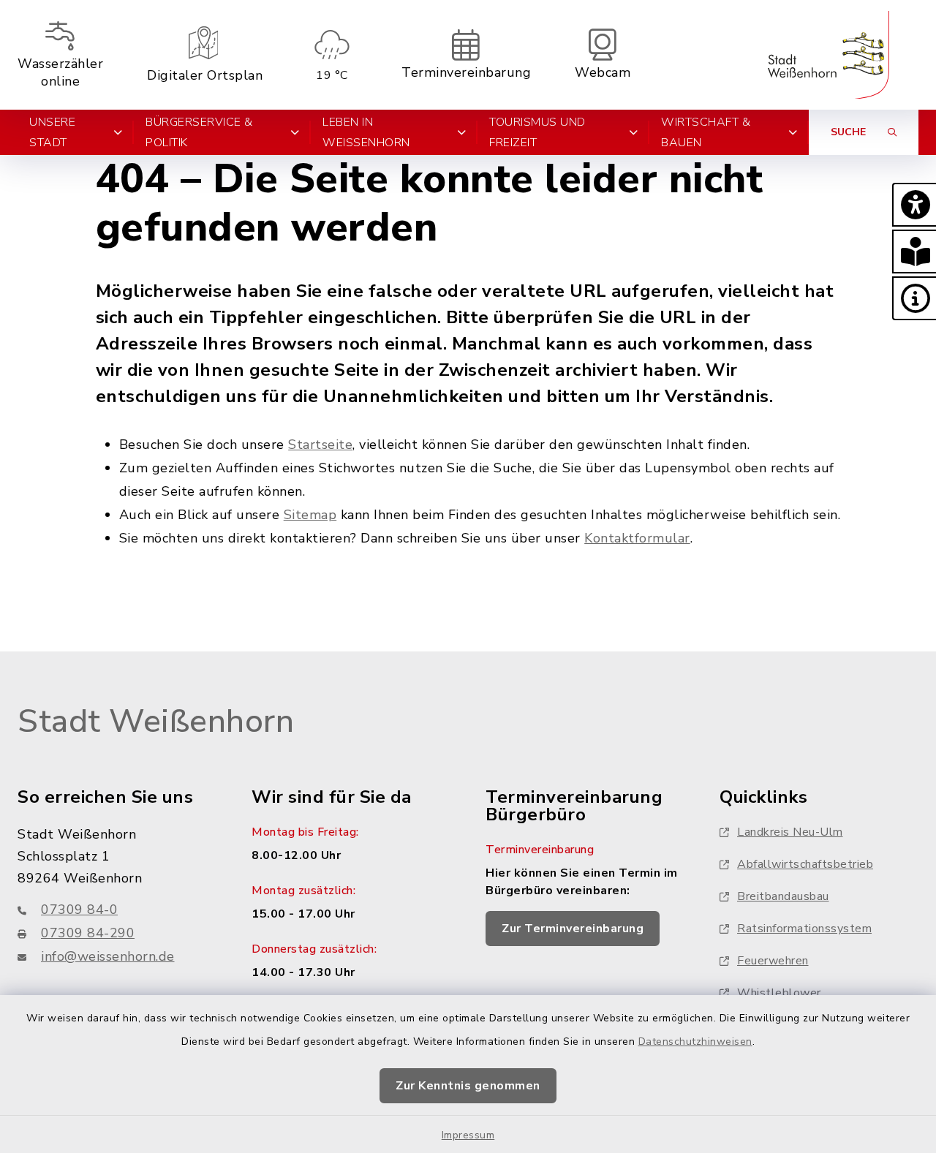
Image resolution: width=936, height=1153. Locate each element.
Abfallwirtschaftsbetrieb (805, 864)
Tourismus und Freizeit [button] (537, 132)
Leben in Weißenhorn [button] (366, 132)
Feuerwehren (773, 961)
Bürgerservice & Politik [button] (199, 132)
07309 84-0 (79, 909)
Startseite (320, 444)
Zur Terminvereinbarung (573, 928)
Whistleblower (779, 993)
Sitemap (310, 514)
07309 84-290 (88, 933)
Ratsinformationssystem (804, 928)
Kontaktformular (637, 538)
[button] (914, 205)
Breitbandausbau (783, 896)
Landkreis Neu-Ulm (790, 832)
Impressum (468, 1135)
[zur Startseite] (828, 54)
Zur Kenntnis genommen (468, 1086)
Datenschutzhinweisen (695, 1041)
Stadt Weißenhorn (156, 722)
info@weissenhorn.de (108, 956)
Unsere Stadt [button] (52, 132)
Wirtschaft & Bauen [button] (705, 132)
